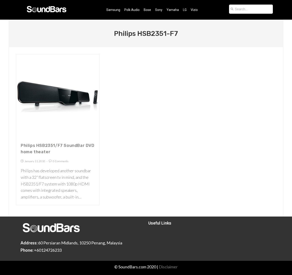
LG (185, 10)
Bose (147, 10)
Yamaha (173, 10)
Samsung (113, 10)
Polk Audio (132, 10)
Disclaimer (168, 266)
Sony (158, 10)
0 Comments (60, 161)
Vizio (194, 10)
